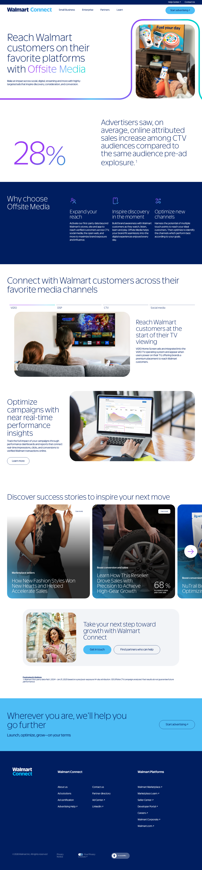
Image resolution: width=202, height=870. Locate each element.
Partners (105, 10)
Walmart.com (146, 826)
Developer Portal (148, 806)
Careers (143, 813)
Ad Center (98, 800)
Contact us (98, 787)
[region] (101, 551)
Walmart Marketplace (150, 787)
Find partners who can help (136, 649)
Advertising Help (67, 806)
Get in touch (97, 649)
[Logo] (29, 10)
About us (63, 787)
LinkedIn (97, 806)
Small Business (67, 10)
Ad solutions (64, 793)
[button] (85, 772)
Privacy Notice (60, 855)
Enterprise (87, 10)
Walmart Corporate (149, 819)
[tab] (32, 308)
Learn (120, 10)
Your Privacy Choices (89, 855)
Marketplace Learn (148, 793)
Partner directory (101, 793)
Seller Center (145, 800)
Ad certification (66, 800)
